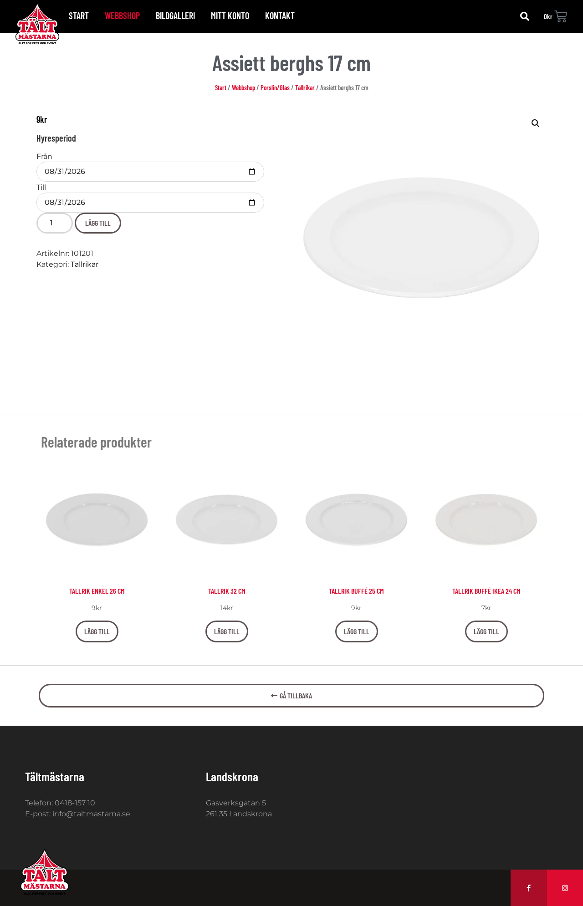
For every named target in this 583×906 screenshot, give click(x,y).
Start (79, 15)
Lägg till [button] (97, 631)
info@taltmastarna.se (91, 813)
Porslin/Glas (275, 87)
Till (41, 187)
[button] (525, 16)
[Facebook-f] (529, 888)
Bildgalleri (175, 15)
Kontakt (280, 15)
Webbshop (122, 15)
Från (44, 156)
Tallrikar (305, 87)
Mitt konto (230, 15)
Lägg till (98, 223)
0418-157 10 (75, 803)
